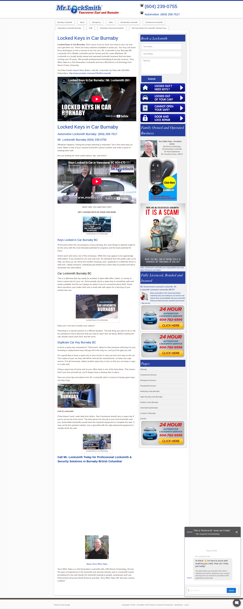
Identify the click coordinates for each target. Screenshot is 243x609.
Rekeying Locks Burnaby (149, 391)
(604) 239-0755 (161, 6)
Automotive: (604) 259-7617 (162, 14)
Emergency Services (148, 380)
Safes (111, 22)
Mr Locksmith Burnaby (94, 9)
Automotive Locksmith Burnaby (69, 28)
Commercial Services (148, 375)
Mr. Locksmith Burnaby (72, 139)
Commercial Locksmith (154, 22)
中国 (90, 28)
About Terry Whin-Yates (96, 564)
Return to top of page (62, 605)
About (82, 22)
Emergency (96, 22)
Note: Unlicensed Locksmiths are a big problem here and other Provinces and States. (162, 269)
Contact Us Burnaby (148, 413)
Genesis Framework (165, 605)
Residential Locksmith (129, 22)
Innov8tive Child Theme (146, 605)
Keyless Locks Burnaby (149, 402)
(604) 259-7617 (107, 134)
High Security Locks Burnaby (151, 397)
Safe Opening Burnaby (149, 408)
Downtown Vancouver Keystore (112, 28)
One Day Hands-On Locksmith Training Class (149, 28)
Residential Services (148, 386)
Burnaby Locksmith (65, 22)
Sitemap (143, 369)
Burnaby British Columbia (103, 461)
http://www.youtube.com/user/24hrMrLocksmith (90, 73)
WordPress (178, 605)
